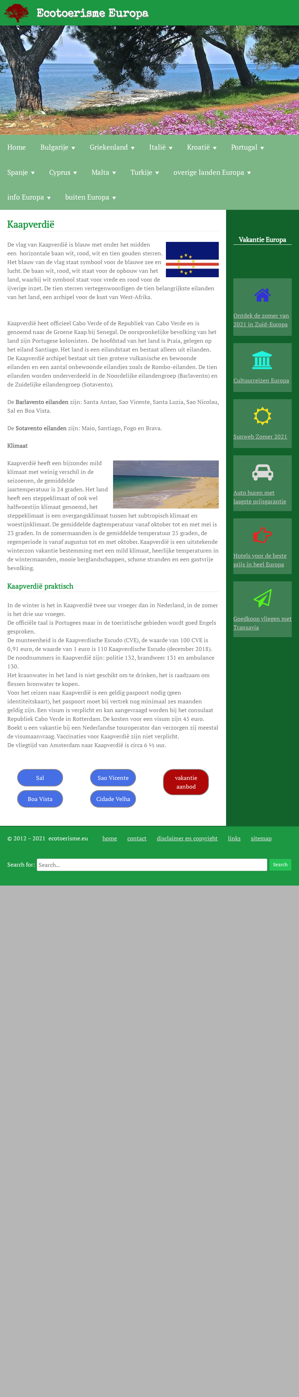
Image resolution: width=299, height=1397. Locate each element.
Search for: (21, 864)
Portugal (244, 147)
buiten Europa (87, 196)
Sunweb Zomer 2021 (260, 436)
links (234, 838)
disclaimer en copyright (187, 838)
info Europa (25, 196)
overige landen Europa (209, 172)
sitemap (261, 838)
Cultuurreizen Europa (261, 380)
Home (16, 147)
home (109, 838)
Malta (100, 172)
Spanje (17, 172)
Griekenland (109, 147)
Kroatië (198, 147)
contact (137, 838)
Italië (157, 147)
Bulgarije (54, 147)
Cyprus (59, 172)
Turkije (141, 172)
